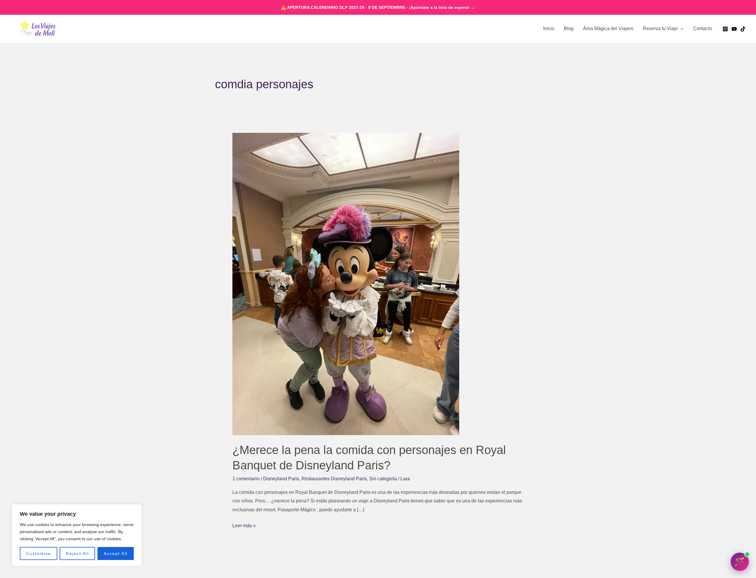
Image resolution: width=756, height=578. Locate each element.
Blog (568, 28)
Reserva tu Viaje (660, 28)
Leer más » (244, 524)
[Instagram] (725, 29)
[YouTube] (734, 29)
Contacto (702, 28)
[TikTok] (743, 29)
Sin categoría (383, 478)
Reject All (77, 553)
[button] (681, 28)
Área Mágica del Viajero (608, 28)
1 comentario (246, 478)
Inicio (548, 28)
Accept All (116, 553)
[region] (77, 535)
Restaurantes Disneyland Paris (334, 478)
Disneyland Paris (281, 478)
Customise (38, 553)
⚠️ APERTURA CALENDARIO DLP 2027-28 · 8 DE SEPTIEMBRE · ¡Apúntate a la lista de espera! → (378, 7)
